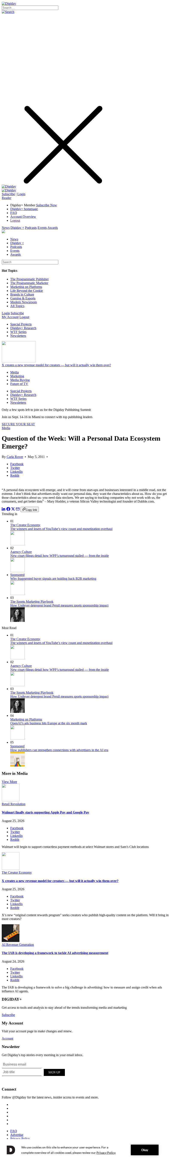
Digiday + (17, 227)
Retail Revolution (13, 804)
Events (42, 227)
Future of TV (19, 384)
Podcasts (31, 227)
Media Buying (20, 380)
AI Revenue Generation (18, 944)
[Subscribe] (9, 190)
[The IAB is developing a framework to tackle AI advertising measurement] (10, 941)
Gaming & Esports (22, 298)
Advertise (16, 1135)
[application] (87, 1150)
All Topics (17, 306)
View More (9, 781)
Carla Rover (15, 457)
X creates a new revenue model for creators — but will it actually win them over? (56, 365)
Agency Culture (21, 552)
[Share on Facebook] (8, 509)
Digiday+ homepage (24, 209)
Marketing (17, 376)
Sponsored (17, 575)
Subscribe (8, 194)
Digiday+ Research (23, 328)
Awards (52, 227)
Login (21, 194)
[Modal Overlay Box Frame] (34, 1071)
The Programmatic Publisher (29, 279)
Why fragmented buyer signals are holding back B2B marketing (53, 578)
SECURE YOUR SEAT (18, 424)
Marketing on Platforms (26, 287)
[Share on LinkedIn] (4, 509)
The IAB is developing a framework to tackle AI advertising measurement (55, 953)
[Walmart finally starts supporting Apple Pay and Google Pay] (10, 800)
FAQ (13, 213)
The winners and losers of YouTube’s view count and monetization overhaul (61, 529)
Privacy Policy (20, 1138)
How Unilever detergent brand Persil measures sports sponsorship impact (59, 605)
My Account (10, 317)
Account (7, 1038)
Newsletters (18, 336)
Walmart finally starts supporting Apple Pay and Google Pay (45, 812)
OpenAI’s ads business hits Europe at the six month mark (48, 723)
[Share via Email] (18, 509)
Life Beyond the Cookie (26, 290)
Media (14, 372)
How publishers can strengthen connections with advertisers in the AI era (59, 750)
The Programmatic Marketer (29, 283)
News (6, 227)
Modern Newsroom (23, 302)
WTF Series (18, 332)
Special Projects (21, 324)
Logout (15, 220)
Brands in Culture (22, 294)
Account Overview (23, 216)
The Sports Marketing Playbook (31, 601)
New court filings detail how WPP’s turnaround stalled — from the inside (59, 555)
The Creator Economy (25, 525)
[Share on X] (13, 509)
